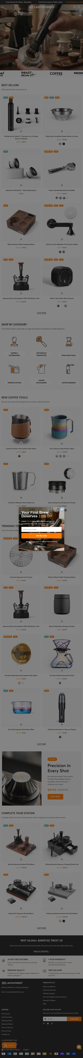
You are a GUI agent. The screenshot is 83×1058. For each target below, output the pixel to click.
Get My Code (41, 535)
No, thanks (41, 546)
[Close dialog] (61, 510)
